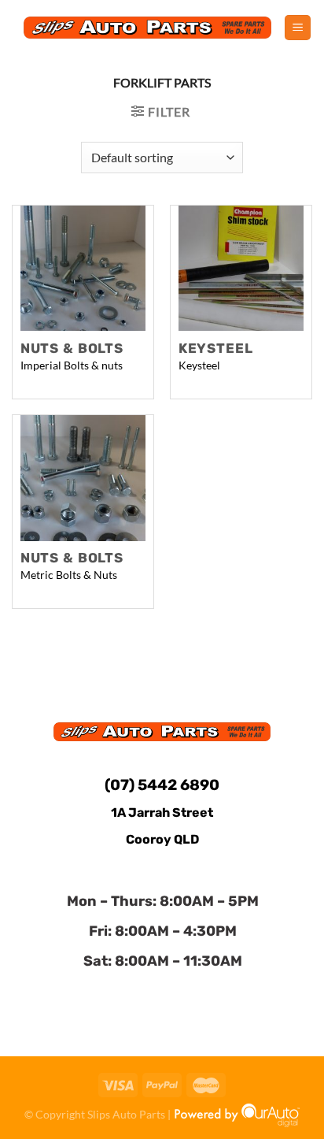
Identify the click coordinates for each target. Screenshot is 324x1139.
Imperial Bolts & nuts (71, 365)
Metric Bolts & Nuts (68, 575)
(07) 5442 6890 (162, 785)
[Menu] (298, 28)
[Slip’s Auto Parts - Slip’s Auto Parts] (148, 27)
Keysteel (199, 365)
